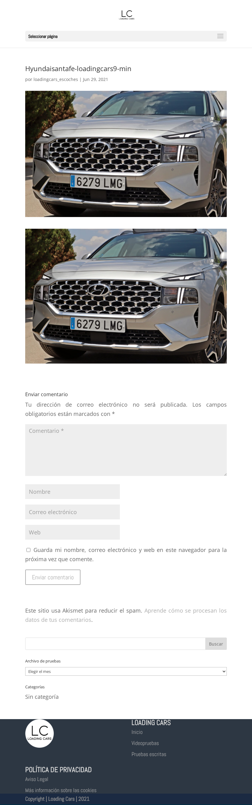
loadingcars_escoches (55, 79)
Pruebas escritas (149, 754)
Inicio (137, 731)
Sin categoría (42, 696)
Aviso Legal (36, 779)
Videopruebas (145, 743)
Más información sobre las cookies (60, 790)
